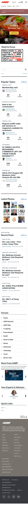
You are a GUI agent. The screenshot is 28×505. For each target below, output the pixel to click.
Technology (7, 350)
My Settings (3, 6)
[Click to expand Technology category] (2, 350)
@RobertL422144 (10, 132)
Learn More (14, 33)
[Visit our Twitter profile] (9, 497)
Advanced (25, 73)
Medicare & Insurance (9, 252)
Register (3, 407)
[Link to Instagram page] (14, 497)
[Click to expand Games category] (2, 318)
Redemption (6, 170)
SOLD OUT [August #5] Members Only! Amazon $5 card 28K (12, 175)
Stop (6, 39)
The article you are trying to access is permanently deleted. (13, 11)
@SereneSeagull (6, 246)
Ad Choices (19, 490)
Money (5, 343)
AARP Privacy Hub (5, 479)
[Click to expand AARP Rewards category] (2, 321)
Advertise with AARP (18, 445)
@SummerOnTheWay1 (12, 179)
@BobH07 (5, 290)
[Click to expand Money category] (2, 343)
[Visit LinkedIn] (18, 497)
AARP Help (7, 325)
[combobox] (14, 69)
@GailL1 (4, 262)
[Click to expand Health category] (2, 336)
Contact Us (16, 434)
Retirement (6, 144)
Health (5, 336)
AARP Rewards (8, 321)
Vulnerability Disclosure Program (8, 490)
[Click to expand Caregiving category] (2, 328)
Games (5, 318)
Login (19, 2)
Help (14, 6)
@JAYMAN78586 (10, 109)
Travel (5, 354)
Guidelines (9, 6)
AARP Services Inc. (17, 456)
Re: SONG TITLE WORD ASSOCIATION (12, 287)
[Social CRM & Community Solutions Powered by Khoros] (23, 416)
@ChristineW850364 (11, 90)
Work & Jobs (7, 358)
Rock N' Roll (6, 239)
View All (24, 199)
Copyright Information (6, 487)
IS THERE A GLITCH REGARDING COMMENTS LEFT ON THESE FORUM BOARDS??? (12, 151)
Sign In (2, 410)
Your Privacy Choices (6, 492)
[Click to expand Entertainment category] (2, 332)
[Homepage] (5, 2)
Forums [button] (17, 6)
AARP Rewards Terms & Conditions (9, 484)
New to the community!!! (8, 105)
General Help (6, 85)
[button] (7, 205)
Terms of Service (14, 479)
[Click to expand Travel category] (2, 354)
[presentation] (2, 376)
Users (2, 73)
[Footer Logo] (14, 423)
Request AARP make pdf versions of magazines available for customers (12, 127)
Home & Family (8, 339)
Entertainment (8, 332)
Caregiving (7, 329)
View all (24, 82)
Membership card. (10, 87)
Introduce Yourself (9, 102)
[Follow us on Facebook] (4, 497)
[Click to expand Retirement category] (2, 347)
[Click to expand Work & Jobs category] (2, 358)
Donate (3, 437)
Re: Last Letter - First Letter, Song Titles (11, 243)
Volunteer (4, 439)
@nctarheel (9, 158)
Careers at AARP (17, 447)
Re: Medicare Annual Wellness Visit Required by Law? (12, 257)
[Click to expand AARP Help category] (2, 325)
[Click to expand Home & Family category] (2, 339)
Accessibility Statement (6, 482)
